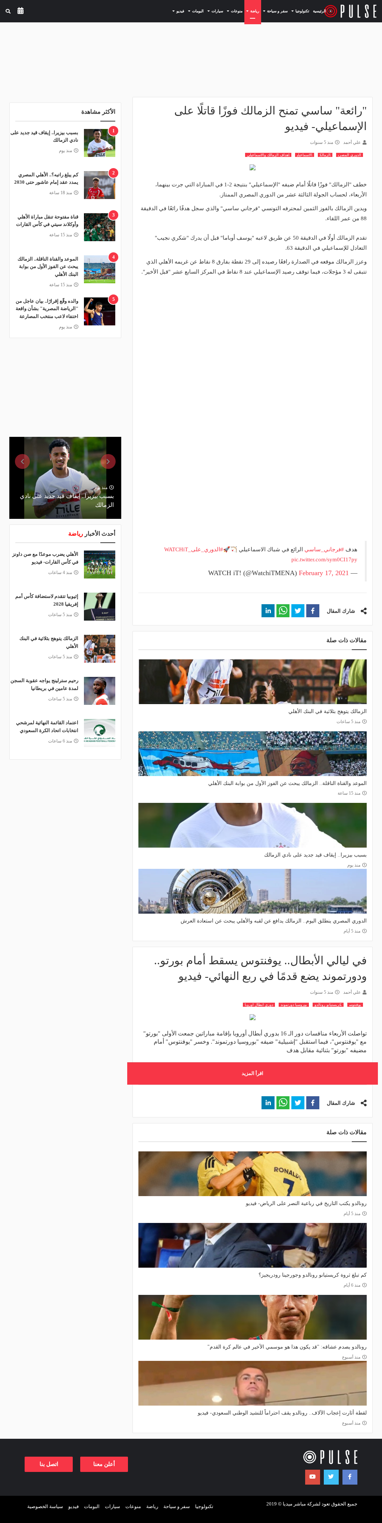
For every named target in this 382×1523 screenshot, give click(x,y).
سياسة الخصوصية (45, 1506)
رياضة (152, 1506)
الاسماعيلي (304, 155)
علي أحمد (352, 142)
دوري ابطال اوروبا (259, 1005)
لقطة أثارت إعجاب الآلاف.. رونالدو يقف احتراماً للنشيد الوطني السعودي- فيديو (282, 1413)
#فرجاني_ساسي (324, 549)
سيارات (112, 1506)
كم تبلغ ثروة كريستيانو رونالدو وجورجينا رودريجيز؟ (313, 1275)
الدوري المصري (349, 155)
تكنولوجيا (204, 1506)
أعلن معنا (104, 1464)
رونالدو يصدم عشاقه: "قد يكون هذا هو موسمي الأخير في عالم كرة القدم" (287, 1347)
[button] (312, 610)
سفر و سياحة (176, 1506)
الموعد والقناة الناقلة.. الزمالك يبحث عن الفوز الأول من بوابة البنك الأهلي (287, 783)
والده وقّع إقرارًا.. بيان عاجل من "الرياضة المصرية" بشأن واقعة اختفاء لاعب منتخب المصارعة (47, 308)
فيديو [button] (177, 11)
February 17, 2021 (324, 573)
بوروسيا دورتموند (294, 1005)
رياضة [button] (251, 11)
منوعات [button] (233, 11)
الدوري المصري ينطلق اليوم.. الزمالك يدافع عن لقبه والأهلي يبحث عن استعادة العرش (274, 921)
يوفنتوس (355, 1005)
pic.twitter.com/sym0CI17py (324, 559)
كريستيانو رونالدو (328, 1005)
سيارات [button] (214, 11)
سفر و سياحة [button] (274, 11)
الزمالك (325, 155)
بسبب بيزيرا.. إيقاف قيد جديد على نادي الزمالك (315, 855)
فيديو (73, 1506)
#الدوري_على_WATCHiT (193, 549)
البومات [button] (195, 11)
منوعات (133, 1506)
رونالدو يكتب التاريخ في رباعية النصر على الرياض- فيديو (306, 1203)
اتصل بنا (49, 1464)
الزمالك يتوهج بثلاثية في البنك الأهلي (327, 711)
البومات (92, 1506)
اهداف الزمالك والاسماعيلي (268, 155)
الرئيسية (319, 11)
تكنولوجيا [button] (299, 11)
